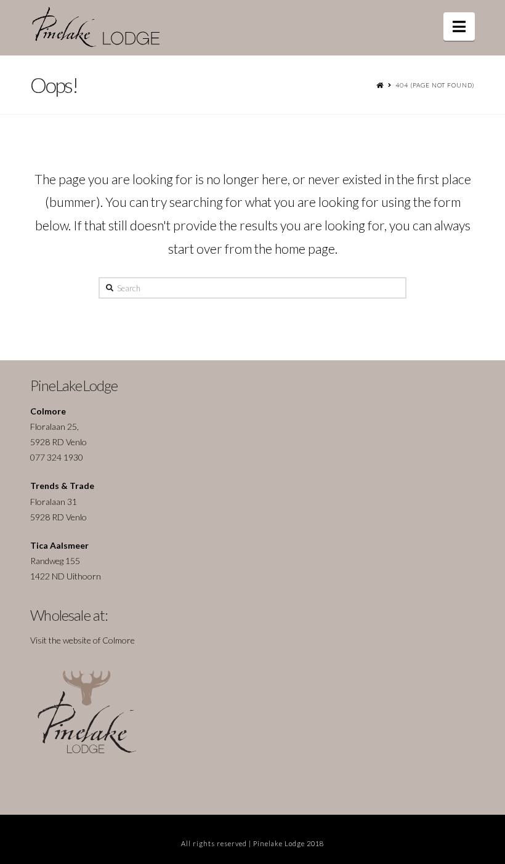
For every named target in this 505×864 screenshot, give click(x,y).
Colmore (118, 640)
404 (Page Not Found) (435, 85)
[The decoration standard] (107, 27)
